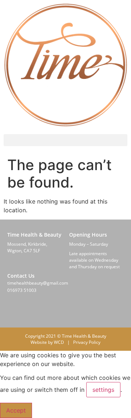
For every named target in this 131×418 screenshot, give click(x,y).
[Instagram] (27, 311)
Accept (16, 410)
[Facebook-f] (9, 311)
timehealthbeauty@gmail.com (37, 283)
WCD (59, 342)
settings (103, 389)
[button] (65, 140)
